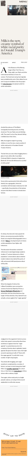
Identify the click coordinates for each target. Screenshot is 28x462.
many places (17, 371)
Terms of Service (22, 453)
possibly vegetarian (12, 368)
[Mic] (3, 3)
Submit (23, 451)
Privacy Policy (4, 454)
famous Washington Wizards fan (10, 291)
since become (7, 84)
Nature (8, 240)
